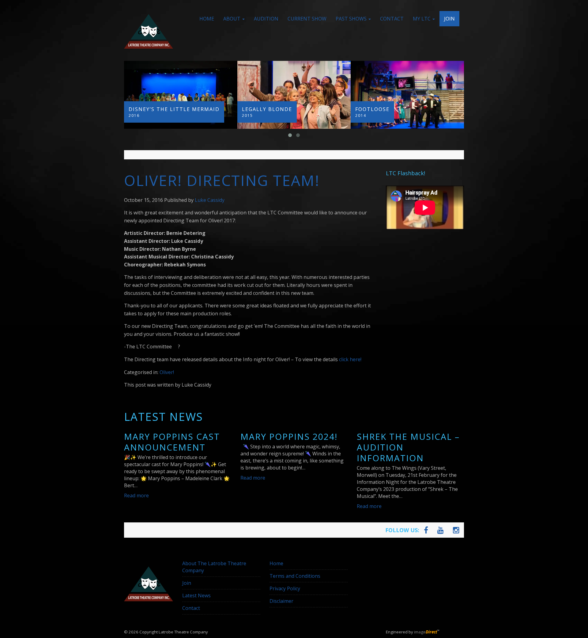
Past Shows (352, 18)
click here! (350, 359)
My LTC (422, 18)
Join (449, 18)
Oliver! (167, 372)
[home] (148, 31)
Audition (266, 18)
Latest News (196, 595)
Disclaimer (281, 601)
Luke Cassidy (209, 200)
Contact (392, 18)
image (425, 632)
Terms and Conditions (295, 576)
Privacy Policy (285, 588)
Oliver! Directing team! (222, 180)
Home (206, 18)
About (232, 18)
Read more (136, 495)
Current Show (307, 18)
